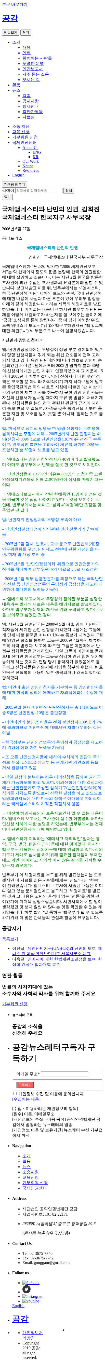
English (18, 175)
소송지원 (30, 1172)
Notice (27, 166)
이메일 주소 (28, 1074)
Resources (30, 170)
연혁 (26, 53)
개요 (26, 47)
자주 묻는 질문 (35, 74)
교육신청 (30, 1177)
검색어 (8, 190)
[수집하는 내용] (26, 1099)
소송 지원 (21, 126)
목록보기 (10, 939)
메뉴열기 (10, 32)
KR (35, 157)
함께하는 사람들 (37, 58)
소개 (16, 42)
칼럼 (26, 95)
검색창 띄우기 (14, 184)
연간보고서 (32, 69)
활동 (16, 85)
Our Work (30, 161)
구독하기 (25, 1085)
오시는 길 (31, 79)
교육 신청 (21, 132)
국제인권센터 (24, 142)
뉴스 (16, 90)
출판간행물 (32, 111)
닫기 (25, 32)
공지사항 (30, 101)
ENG (37, 152)
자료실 (28, 117)
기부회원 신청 (25, 137)
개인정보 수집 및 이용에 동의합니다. (51, 1094)
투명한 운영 (33, 63)
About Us (30, 147)
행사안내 (30, 106)
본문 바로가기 (15, 4)
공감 (10, 18)
